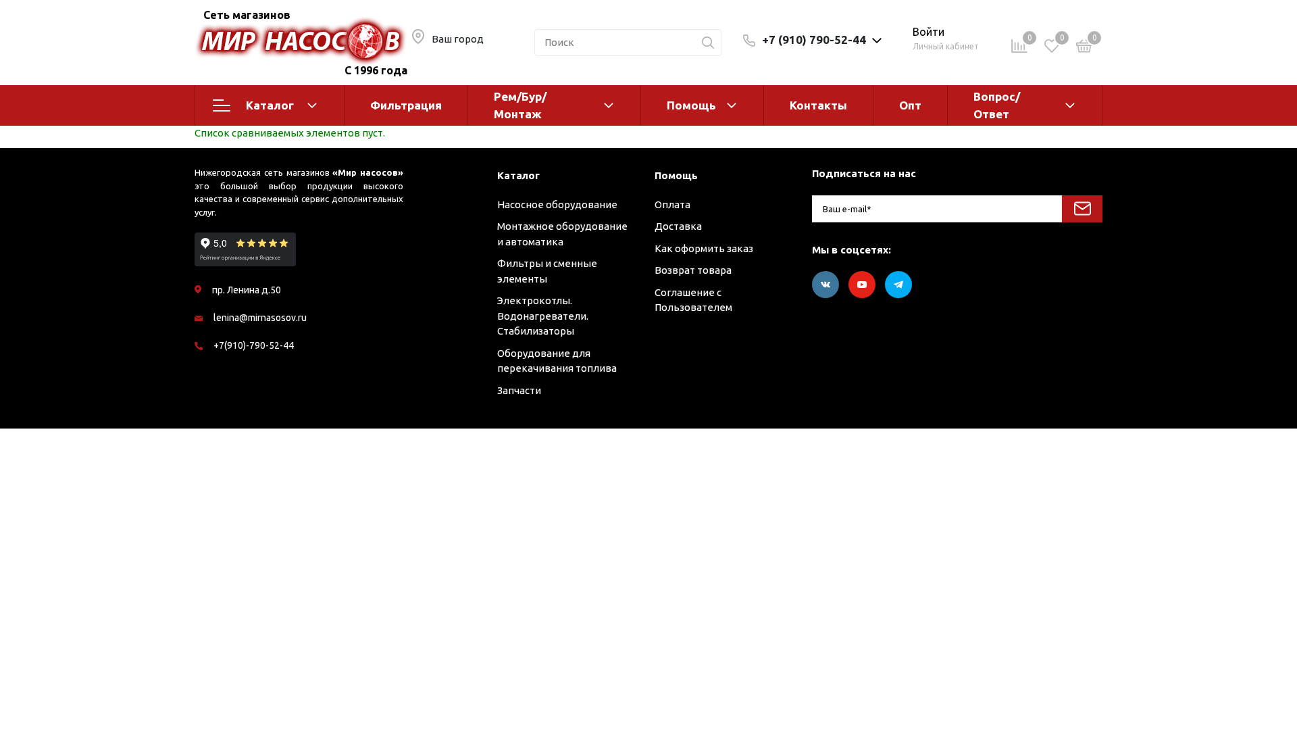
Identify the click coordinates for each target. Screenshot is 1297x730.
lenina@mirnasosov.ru (260, 317)
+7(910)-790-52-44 (253, 345)
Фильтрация (406, 105)
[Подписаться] (1082, 208)
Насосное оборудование (557, 204)
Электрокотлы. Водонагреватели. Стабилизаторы (542, 316)
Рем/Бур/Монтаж (520, 105)
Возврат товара (693, 270)
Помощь (691, 105)
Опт (910, 105)
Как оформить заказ (704, 248)
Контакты (818, 105)
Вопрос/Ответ (996, 105)
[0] (1084, 48)
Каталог (270, 105)
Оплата (672, 204)
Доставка (678, 226)
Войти (928, 32)
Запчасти (519, 390)
